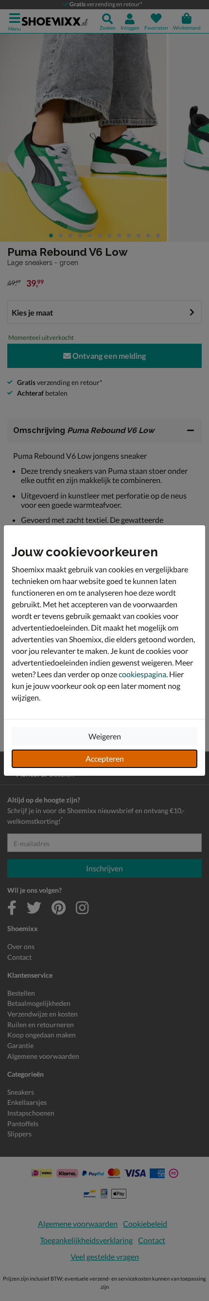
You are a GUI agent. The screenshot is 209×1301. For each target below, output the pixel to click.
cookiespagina (142, 674)
